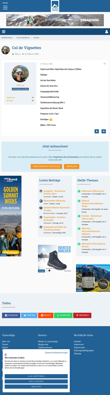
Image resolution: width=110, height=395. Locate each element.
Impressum (79, 344)
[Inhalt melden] (97, 131)
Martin (46, 204)
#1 (105, 64)
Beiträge (10, 100)
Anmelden (71, 166)
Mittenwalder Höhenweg (54, 200)
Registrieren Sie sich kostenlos (66, 157)
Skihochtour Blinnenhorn (93, 191)
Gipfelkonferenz (45, 347)
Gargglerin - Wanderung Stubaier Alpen (54, 192)
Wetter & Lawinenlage (48, 341)
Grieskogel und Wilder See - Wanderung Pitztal (56, 228)
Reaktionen (11, 97)
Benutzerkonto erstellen (46, 166)
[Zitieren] (104, 131)
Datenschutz (79, 347)
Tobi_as (18, 54)
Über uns (6, 341)
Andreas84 (47, 197)
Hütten (5, 347)
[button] (3, 31)
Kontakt (77, 341)
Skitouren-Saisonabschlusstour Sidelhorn (91, 231)
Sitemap (77, 353)
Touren (5, 344)
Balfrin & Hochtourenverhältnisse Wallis (92, 203)
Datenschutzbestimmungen (56, 352)
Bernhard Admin (49, 213)
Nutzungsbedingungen (84, 350)
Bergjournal (43, 344)
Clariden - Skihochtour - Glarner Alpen (92, 217)
